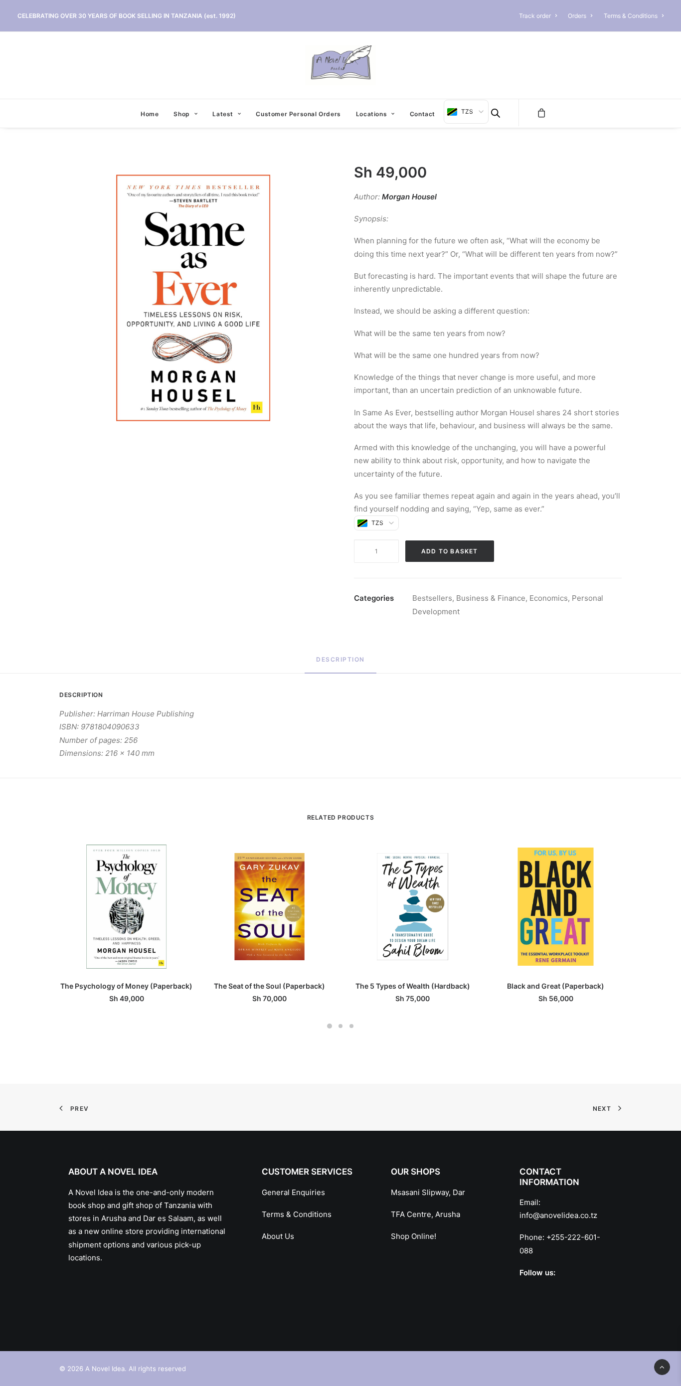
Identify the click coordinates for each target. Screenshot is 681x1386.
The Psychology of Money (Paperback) (126, 986)
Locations (371, 114)
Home (150, 114)
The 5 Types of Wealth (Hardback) (412, 986)
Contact (422, 114)
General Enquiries (293, 1192)
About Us (278, 1236)
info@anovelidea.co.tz (558, 1215)
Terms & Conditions (631, 15)
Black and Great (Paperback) (555, 986)
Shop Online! (413, 1236)
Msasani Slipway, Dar (428, 1192)
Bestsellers (432, 598)
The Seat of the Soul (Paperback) (269, 986)
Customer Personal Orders (298, 114)
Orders (577, 15)
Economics (548, 598)
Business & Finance (490, 598)
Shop (181, 114)
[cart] (542, 112)
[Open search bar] (496, 113)
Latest (222, 114)
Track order (535, 15)
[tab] (340, 664)
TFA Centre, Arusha (425, 1214)
